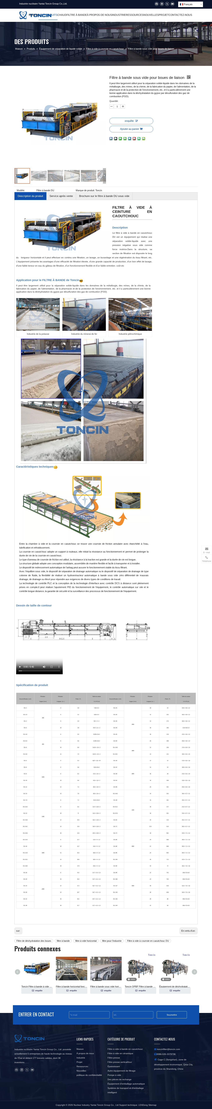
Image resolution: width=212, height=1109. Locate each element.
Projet (79, 1062)
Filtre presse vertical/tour (120, 1062)
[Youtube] (172, 4)
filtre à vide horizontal (86, 941)
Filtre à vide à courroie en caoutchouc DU (148, 941)
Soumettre (172, 1015)
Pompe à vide (114, 1075)
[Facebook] (156, 4)
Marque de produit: (85, 190)
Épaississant (114, 1066)
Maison (80, 1049)
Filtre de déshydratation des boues (33, 941)
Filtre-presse (114, 1057)
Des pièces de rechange (119, 1079)
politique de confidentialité (89, 1075)
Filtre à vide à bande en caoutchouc (125, 1049)
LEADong (143, 1105)
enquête (129, 121)
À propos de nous (85, 1053)
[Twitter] (167, 4)
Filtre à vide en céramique (120, 1053)
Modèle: (21, 190)
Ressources (82, 1066)
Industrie (81, 1057)
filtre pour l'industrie (112, 941)
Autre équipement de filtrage (121, 1070)
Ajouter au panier (129, 129)
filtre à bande (63, 941)
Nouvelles (81, 1070)
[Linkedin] (162, 4)
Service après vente (61, 196)
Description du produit (30, 196)
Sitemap (152, 1105)
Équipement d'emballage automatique (126, 1084)
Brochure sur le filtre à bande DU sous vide (104, 196)
